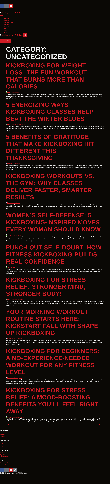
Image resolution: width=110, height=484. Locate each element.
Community (6, 21)
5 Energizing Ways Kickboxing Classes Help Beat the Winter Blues (50, 111)
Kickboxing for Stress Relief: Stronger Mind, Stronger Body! (46, 286)
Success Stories (8, 22)
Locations (6, 24)
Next (101, 425)
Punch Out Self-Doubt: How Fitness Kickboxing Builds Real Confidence (54, 254)
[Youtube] (11, 6)
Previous (9, 425)
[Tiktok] (15, 470)
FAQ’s (5, 32)
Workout (6, 19)
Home (5, 17)
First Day (6, 26)
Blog (4, 28)
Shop (5, 30)
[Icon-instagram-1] (6, 6)
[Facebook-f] (2, 6)
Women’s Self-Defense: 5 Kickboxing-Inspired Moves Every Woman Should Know (53, 222)
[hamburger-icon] (1, 15)
